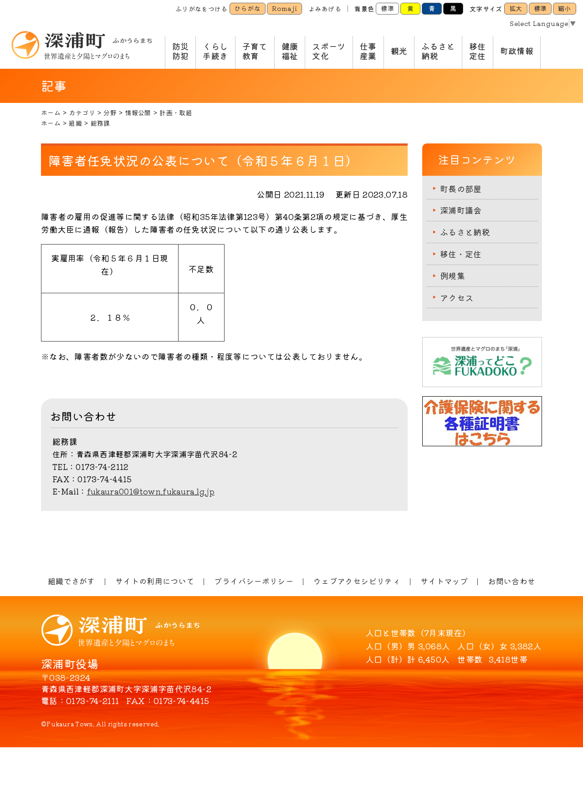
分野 (110, 112)
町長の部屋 (461, 188)
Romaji (284, 8)
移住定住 (477, 51)
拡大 (515, 8)
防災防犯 (180, 51)
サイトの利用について (154, 581)
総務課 (100, 123)
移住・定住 (461, 254)
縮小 (564, 8)
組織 (75, 123)
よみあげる (324, 8)
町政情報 (516, 50)
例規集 (452, 275)
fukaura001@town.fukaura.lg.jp (151, 491)
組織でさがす (71, 581)
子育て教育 (254, 51)
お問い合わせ (511, 581)
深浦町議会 (461, 210)
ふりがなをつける (201, 8)
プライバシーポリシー (253, 581)
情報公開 (138, 112)
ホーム (51, 112)
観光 (399, 50)
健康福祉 (289, 51)
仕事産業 (368, 51)
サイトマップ (444, 581)
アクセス (456, 297)
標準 (387, 8)
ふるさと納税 (438, 51)
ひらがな (248, 8)
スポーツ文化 (328, 51)
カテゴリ (82, 112)
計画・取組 (175, 112)
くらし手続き (215, 51)
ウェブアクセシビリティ (356, 581)
